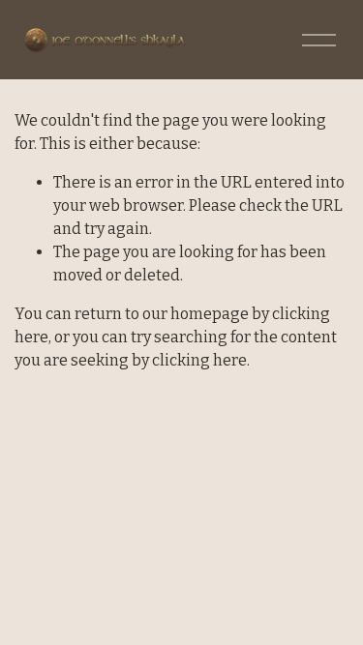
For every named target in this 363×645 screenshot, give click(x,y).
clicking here (199, 360)
